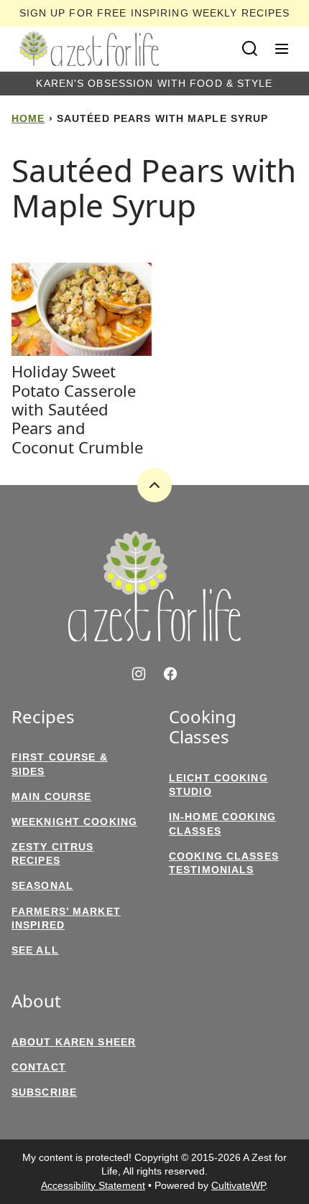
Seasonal (42, 885)
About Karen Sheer (73, 1042)
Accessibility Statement (93, 1185)
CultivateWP (238, 1185)
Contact (38, 1067)
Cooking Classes (202, 727)
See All (35, 950)
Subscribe (44, 1092)
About (36, 1001)
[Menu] (282, 49)
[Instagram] (138, 674)
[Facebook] (170, 674)
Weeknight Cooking (74, 821)
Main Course (51, 796)
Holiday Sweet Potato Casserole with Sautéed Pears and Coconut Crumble (77, 409)
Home (28, 118)
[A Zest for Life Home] (89, 49)
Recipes (43, 717)
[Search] (250, 49)
